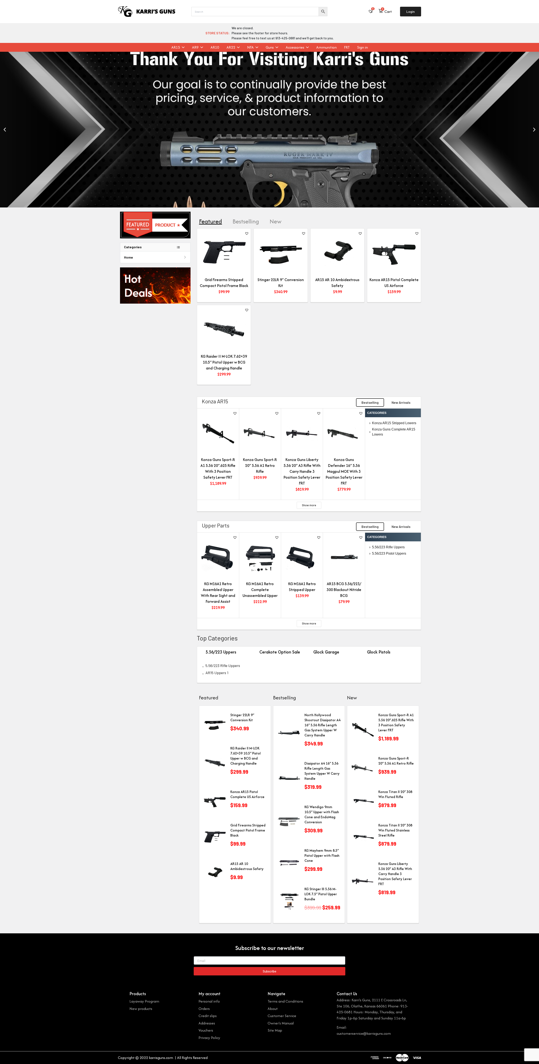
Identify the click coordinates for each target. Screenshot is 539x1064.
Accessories (295, 47)
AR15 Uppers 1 (216, 672)
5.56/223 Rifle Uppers (387, 547)
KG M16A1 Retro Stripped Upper (302, 586)
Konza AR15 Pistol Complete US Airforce (394, 282)
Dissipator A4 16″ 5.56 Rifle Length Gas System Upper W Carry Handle (322, 771)
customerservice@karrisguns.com (364, 1033)
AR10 (215, 47)
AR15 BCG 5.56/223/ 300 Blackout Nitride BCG (344, 589)
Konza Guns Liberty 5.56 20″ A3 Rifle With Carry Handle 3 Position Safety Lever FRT (302, 471)
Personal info (209, 1001)
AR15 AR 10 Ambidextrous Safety (337, 282)
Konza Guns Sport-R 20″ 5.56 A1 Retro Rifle (260, 465)
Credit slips (208, 1015)
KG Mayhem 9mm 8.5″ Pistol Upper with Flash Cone (321, 855)
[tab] (210, 221)
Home (128, 257)
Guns (270, 47)
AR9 (195, 47)
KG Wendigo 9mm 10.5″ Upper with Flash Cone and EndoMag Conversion (321, 814)
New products (140, 1008)
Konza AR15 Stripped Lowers (392, 423)
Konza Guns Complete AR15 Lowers (392, 432)
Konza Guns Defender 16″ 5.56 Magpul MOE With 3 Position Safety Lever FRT (344, 471)
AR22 (231, 47)
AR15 (175, 47)
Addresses (207, 1023)
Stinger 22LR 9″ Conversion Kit (280, 282)
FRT (347, 47)
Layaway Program (144, 1001)
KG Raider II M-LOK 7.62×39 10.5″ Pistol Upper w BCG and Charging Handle (224, 362)
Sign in (362, 47)
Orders (204, 1008)
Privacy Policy (209, 1037)
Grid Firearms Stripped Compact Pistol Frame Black (224, 282)
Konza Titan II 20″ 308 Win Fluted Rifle (395, 794)
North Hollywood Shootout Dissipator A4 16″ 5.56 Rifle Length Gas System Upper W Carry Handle (322, 725)
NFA (250, 47)
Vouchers (206, 1030)
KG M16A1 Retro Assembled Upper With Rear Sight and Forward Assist (218, 592)
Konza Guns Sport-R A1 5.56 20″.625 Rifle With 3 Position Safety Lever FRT (217, 468)
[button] (4, 129)
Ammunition (326, 47)
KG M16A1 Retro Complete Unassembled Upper (260, 589)
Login (410, 11)
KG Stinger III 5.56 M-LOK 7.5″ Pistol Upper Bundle (320, 894)
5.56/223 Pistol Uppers (387, 553)
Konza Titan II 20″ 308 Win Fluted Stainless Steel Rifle (395, 830)
